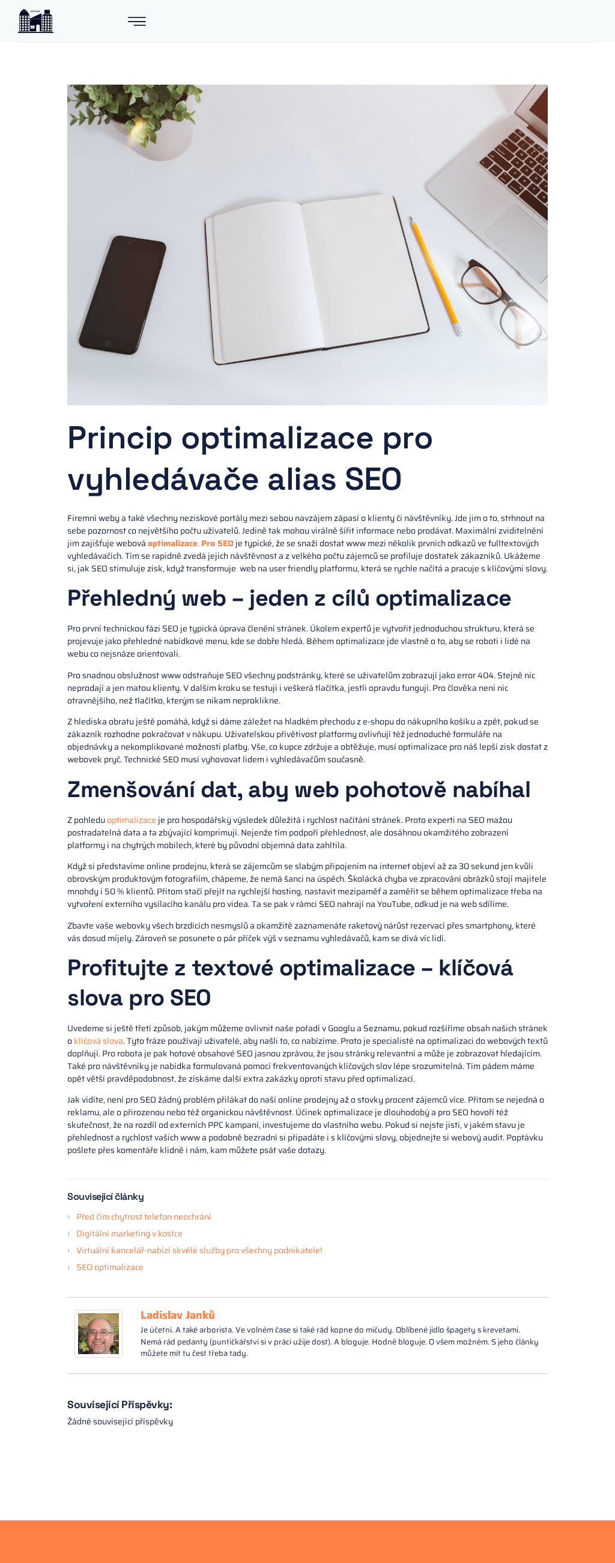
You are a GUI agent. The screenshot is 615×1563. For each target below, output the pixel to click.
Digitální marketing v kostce (129, 1233)
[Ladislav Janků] (98, 1354)
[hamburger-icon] (136, 23)
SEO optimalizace (110, 1267)
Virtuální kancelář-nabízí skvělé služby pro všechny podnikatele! (199, 1250)
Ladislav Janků (178, 1315)
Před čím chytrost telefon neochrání (145, 1216)
